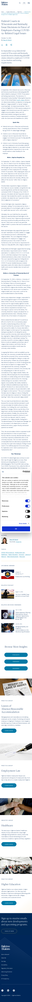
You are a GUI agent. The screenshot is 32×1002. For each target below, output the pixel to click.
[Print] (6, 45)
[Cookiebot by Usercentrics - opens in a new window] (23, 472)
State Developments (12, 556)
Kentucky (21, 554)
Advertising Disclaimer (6, 972)
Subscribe (3, 958)
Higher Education (13, 554)
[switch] (27, 506)
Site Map (3, 961)
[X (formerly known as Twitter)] (2, 990)
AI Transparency (5, 978)
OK (16, 529)
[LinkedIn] (8, 990)
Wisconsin (22, 556)
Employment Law (20, 552)
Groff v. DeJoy (21, 100)
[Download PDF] (2, 45)
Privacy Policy (4, 975)
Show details (23, 523)
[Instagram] (14, 990)
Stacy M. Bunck (7, 40)
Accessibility (4, 965)
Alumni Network (5, 954)
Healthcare (4, 554)
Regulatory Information (7, 968)
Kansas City (19, 542)
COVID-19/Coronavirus (7, 552)
